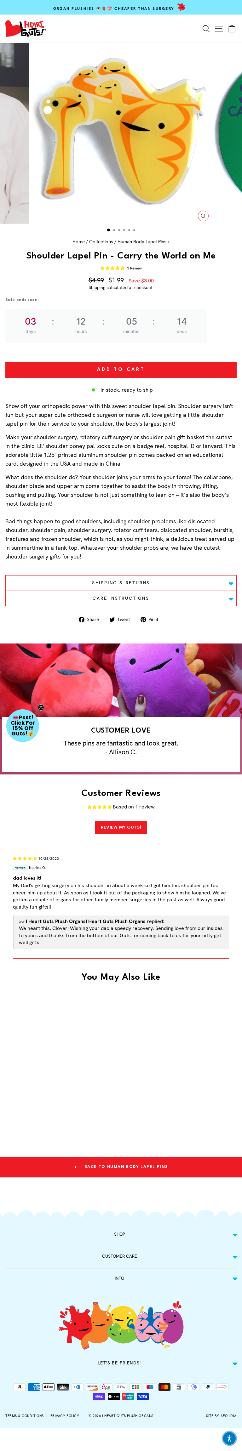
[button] (113, 268)
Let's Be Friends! (119, 1363)
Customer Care (119, 1256)
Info (119, 1278)
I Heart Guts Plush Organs (127, 1416)
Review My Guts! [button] (121, 827)
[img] (25, 858)
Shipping (97, 287)
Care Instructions (121, 598)
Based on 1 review (134, 806)
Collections (101, 242)
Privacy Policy (64, 1416)
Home (78, 242)
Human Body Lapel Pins (142, 242)
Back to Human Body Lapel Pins (125, 1167)
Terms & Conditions (24, 1416)
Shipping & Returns (121, 583)
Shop (119, 1234)
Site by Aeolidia (221, 1416)
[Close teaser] (41, 707)
